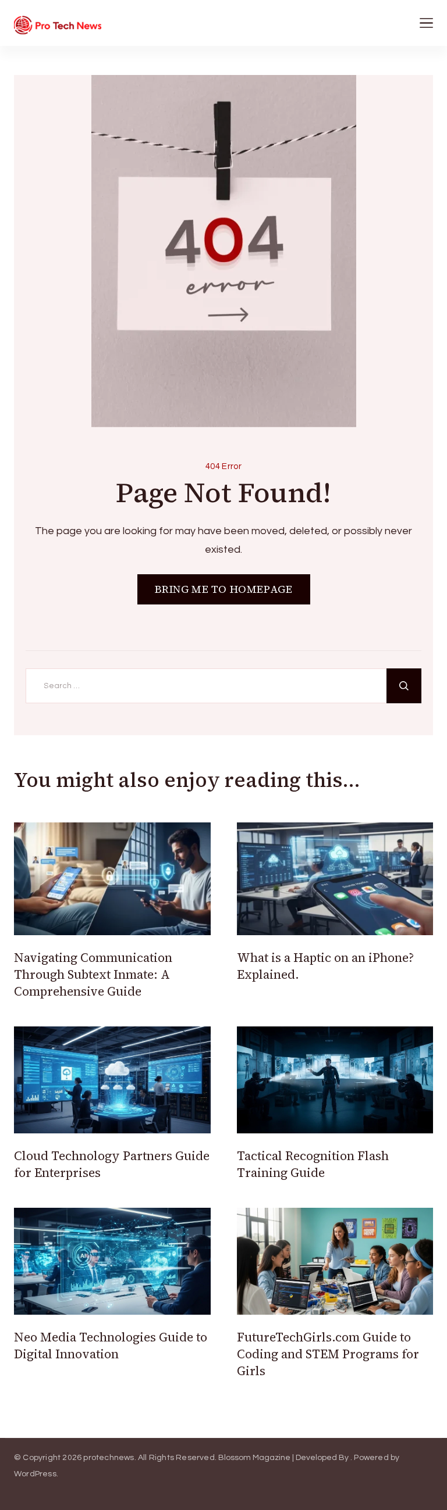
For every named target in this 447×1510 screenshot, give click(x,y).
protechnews (108, 1458)
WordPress (35, 1474)
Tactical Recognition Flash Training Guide (313, 1164)
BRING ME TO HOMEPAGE (224, 589)
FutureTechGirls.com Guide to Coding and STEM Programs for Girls (328, 1354)
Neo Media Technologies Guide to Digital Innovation (110, 1345)
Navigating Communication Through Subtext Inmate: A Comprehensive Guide (93, 974)
